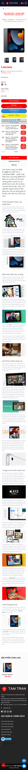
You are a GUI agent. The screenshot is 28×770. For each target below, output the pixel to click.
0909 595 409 (6, 708)
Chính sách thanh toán (7, 721)
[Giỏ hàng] (21, 3)
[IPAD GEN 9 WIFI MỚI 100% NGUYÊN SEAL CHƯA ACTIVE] (7, 666)
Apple (6, 172)
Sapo (17, 767)
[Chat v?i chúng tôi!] (24, 766)
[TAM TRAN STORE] (14, 688)
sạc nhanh (6, 631)
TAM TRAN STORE (8, 744)
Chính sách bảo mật (6, 732)
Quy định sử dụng (6, 734)
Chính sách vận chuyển (7, 726)
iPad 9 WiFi (10, 174)
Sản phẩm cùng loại (11, 657)
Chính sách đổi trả (6, 729)
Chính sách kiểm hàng (7, 724)
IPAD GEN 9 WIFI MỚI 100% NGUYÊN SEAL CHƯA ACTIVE (7, 674)
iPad (10, 325)
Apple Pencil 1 (13, 578)
